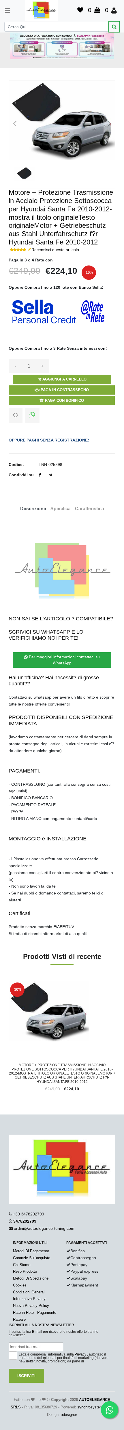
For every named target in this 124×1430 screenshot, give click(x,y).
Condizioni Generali (29, 1292)
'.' (10, 984)
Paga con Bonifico (64, 400)
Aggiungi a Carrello (64, 379)
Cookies (20, 1285)
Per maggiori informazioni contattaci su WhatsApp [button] (64, 660)
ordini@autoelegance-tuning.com (44, 1228)
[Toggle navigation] (4, 10)
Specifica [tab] (60, 508)
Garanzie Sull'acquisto (31, 1258)
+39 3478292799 (28, 1214)
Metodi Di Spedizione (30, 1278)
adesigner (69, 1414)
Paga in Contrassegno (64, 390)
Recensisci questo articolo (55, 249)
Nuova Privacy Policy (31, 1305)
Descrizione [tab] (33, 508)
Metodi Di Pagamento (31, 1251)
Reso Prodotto (25, 1271)
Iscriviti (26, 1375)
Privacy (80, 1354)
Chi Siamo (21, 1265)
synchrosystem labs (94, 1407)
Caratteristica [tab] (89, 508)
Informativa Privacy (29, 1299)
